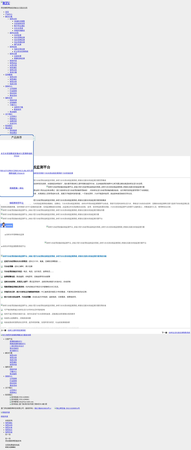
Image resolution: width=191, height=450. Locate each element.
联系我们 (8, 126)
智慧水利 (13, 19)
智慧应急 (13, 47)
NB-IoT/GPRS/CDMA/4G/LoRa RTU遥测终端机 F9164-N (16, 172)
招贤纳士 (13, 119)
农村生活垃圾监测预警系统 (179, 333)
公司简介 (13, 116)
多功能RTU (14, 351)
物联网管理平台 (17, 203)
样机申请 (13, 100)
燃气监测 (17, 44)
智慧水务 (13, 70)
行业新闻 (13, 91)
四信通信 (13, 133)
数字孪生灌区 (19, 26)
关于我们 (8, 114)
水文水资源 (18, 28)
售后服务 (13, 112)
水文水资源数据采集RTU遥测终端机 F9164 (16, 154)
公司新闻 (13, 88)
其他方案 (13, 72)
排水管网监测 (19, 37)
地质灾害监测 (19, 49)
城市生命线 (14, 33)
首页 (7, 12)
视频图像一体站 (17, 188)
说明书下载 (18, 107)
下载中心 (13, 105)
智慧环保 (13, 61)
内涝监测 (17, 35)
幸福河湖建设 (19, 30)
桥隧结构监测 (19, 58)
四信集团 (13, 130)
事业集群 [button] (8, 128)
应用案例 (8, 75)
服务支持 (8, 98)
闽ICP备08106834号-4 (42, 408)
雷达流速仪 (14, 348)
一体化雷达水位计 (17, 346)
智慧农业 (13, 63)
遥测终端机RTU (16, 341)
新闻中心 (8, 86)
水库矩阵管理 (19, 23)
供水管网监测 (19, 40)
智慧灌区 (13, 68)
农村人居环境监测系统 (17, 330)
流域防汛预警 (19, 21)
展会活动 (13, 95)
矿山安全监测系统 (21, 51)
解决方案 (8, 16)
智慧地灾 (8, 430)
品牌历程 (13, 121)
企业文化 (13, 123)
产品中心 (8, 14)
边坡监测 (17, 56)
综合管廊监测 (19, 42)
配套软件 (17, 109)
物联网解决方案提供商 (18, 8)
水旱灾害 (13, 65)
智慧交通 (13, 54)
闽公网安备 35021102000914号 (68, 408)
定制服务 (13, 102)
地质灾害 (13, 84)
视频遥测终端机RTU (18, 344)
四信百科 (13, 93)
